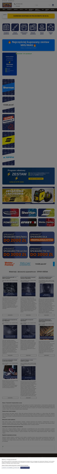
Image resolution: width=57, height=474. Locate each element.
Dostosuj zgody (17, 467)
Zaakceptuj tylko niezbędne (7, 467)
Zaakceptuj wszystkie (25, 467)
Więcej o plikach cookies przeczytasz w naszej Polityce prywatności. (15, 465)
